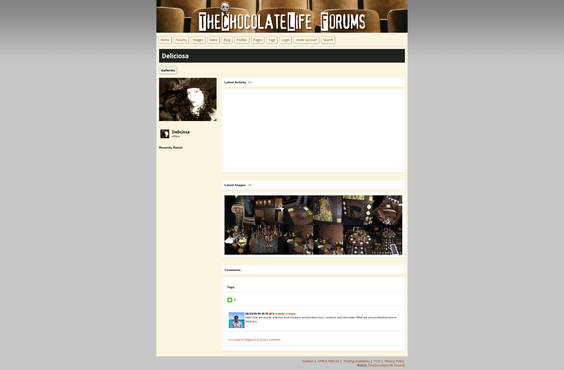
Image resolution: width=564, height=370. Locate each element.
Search (328, 40)
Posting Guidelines (357, 361)
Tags (271, 40)
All (249, 82)
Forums (181, 40)
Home (165, 40)
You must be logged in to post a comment (254, 340)
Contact (308, 361)
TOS (377, 361)
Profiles (241, 40)
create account (306, 40)
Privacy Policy (395, 361)
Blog (227, 40)
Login (285, 40)
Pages (257, 40)
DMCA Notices (329, 361)
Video (213, 40)
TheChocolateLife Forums (386, 365)
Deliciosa (181, 132)
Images (198, 40)
